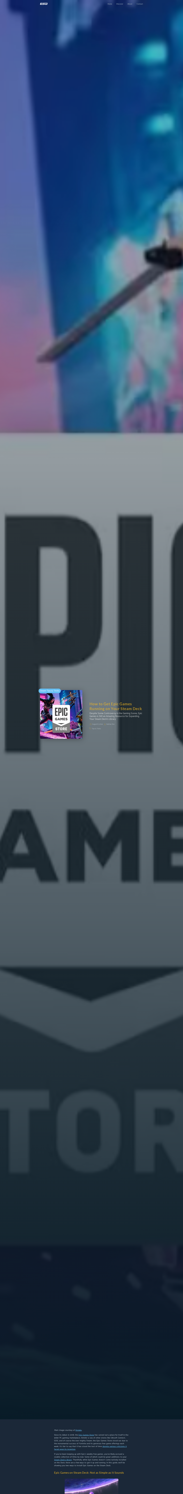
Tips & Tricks (96, 730)
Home (110, 4)
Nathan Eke (110, 725)
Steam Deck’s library (63, 1459)
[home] (44, 2)
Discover (119, 4)
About (129, 4)
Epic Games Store (86, 1435)
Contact (140, 4)
